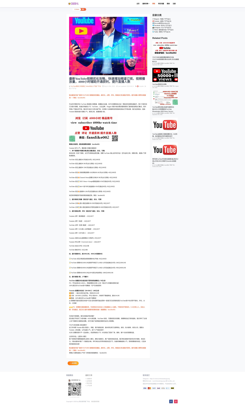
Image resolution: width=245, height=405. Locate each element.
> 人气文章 (88, 385)
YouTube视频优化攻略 (159, 84)
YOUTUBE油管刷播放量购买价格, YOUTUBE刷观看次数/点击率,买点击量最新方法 (165, 59)
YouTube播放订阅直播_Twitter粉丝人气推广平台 (86, 86)
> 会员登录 (88, 381)
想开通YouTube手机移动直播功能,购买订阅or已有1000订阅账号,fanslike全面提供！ (165, 161)
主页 (138, 3)
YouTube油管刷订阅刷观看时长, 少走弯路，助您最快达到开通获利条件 (164, 135)
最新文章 (88, 375)
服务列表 (145, 3)
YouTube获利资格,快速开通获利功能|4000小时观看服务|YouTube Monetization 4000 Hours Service (163, 109)
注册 (174, 3)
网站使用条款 (95, 401)
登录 (168, 3)
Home (77, 9)
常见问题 (161, 3)
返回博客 (74, 363)
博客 (153, 3)
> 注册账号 (88, 378)
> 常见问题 (88, 383)
